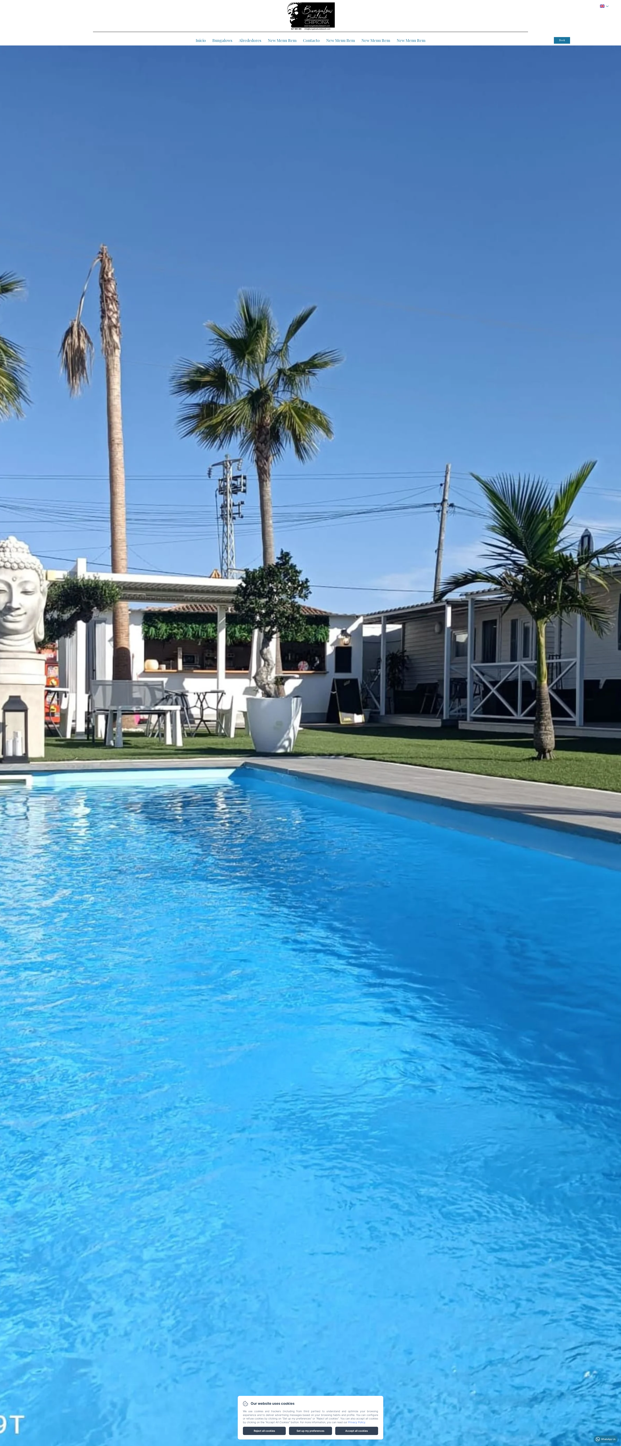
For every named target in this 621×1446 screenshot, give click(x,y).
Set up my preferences (310, 1430)
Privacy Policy (356, 1422)
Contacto (311, 40)
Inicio (201, 40)
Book (562, 40)
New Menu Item (282, 40)
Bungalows (222, 40)
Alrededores (250, 40)
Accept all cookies (356, 1430)
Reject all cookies (264, 1430)
